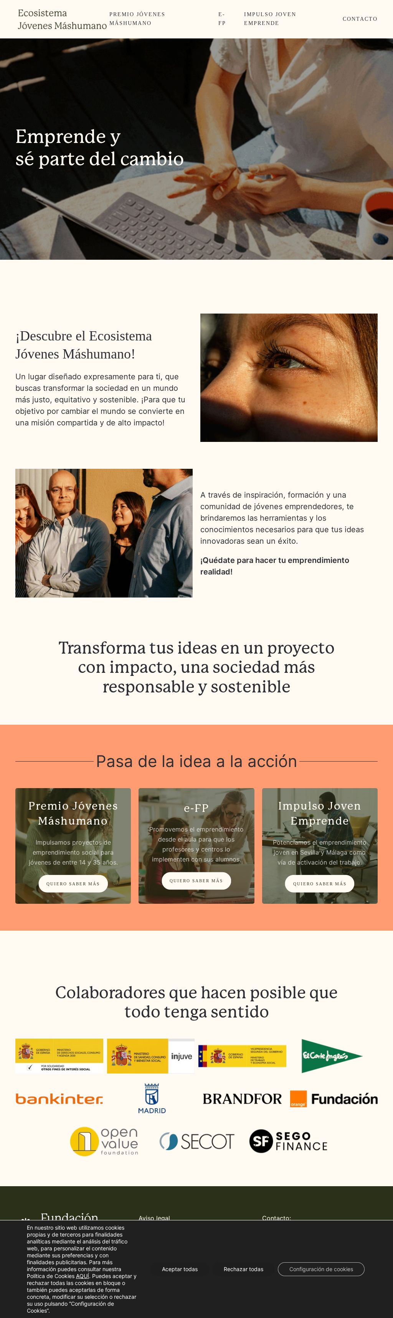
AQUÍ (82, 1276)
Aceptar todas (180, 1269)
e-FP (222, 19)
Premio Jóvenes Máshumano (137, 19)
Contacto (360, 19)
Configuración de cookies (321, 1269)
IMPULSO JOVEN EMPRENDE (270, 19)
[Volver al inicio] (62, 19)
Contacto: (276, 1218)
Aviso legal (154, 1218)
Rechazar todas (243, 1269)
